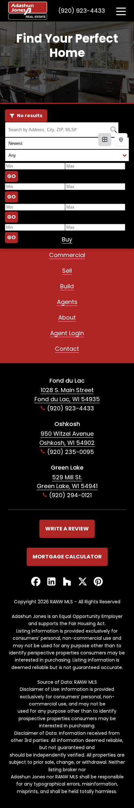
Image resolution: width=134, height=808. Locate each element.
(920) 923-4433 (81, 11)
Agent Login (67, 333)
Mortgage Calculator (67, 556)
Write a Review (67, 528)
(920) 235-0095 (70, 452)
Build (67, 286)
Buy (67, 239)
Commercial (67, 255)
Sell (67, 271)
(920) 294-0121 (70, 495)
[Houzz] (67, 582)
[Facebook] (36, 582)
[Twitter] (82, 582)
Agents (67, 302)
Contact (67, 349)
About (67, 317)
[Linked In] (51, 582)
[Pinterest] (98, 582)
